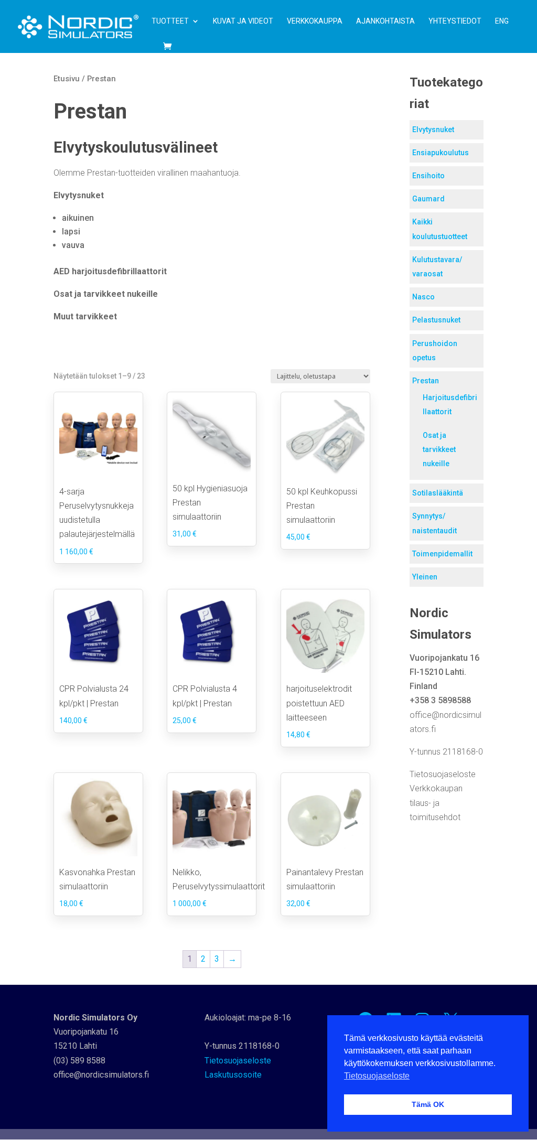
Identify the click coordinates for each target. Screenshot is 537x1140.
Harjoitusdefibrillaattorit (450, 404)
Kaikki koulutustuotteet (439, 229)
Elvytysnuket (433, 129)
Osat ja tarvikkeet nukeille (439, 449)
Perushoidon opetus (434, 350)
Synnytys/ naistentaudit (434, 523)
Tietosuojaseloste (443, 774)
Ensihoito (428, 175)
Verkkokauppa (314, 21)
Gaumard (428, 199)
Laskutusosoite (233, 1075)
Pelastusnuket (436, 320)
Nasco (423, 297)
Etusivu (66, 78)
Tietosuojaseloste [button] (377, 1075)
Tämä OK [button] (428, 1104)
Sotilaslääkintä (437, 493)
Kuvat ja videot (243, 21)
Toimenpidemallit (442, 554)
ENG (502, 21)
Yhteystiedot (454, 21)
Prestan (425, 381)
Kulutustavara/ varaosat (437, 266)
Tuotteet (170, 21)
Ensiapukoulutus (440, 152)
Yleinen (424, 577)
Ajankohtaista (385, 21)
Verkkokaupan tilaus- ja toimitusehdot (436, 802)
